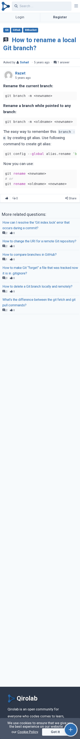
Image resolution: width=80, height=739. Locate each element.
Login (20, 17)
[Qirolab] (5, 6)
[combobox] (42, 6)
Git (6, 30)
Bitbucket (31, 30)
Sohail (24, 62)
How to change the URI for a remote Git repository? (39, 241)
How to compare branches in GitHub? (29, 255)
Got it (55, 732)
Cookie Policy (27, 732)
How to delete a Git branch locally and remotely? (37, 286)
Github (17, 30)
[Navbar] (75, 6)
